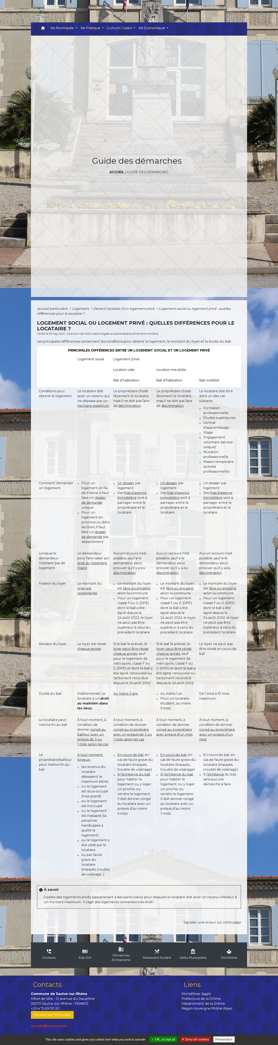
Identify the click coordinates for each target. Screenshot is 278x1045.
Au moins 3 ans (125, 694)
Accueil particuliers (52, 309)
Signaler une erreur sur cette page (212, 922)
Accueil (116, 172)
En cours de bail (130, 755)
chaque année (89, 649)
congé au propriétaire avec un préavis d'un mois (217, 734)
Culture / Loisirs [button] (120, 28)
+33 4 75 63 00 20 (45, 1008)
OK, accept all (164, 1039)
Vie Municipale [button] (62, 28)
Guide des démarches (148, 172)
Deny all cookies (196, 1039)
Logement (81, 309)
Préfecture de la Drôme (201, 999)
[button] (43, 29)
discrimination (129, 406)
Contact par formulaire (52, 1015)
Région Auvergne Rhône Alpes (207, 1008)
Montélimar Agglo (196, 994)
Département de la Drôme (203, 1004)
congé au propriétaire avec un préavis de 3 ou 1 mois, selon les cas (132, 734)
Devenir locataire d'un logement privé (124, 309)
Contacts (47, 984)
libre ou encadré (136, 588)
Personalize (224, 1039)
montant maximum (93, 406)
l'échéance (215, 774)
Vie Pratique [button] (90, 28)
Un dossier (125, 483)
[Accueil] (39, 11)
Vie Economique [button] (152, 28)
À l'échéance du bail (133, 774)
